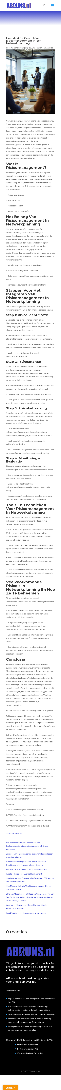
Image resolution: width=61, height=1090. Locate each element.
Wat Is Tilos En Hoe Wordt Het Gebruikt (24, 874)
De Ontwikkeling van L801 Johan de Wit (35, 1040)
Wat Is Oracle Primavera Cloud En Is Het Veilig (26, 869)
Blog (40, 47)
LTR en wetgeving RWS (27, 1049)
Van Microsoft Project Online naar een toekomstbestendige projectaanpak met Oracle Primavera (27, 846)
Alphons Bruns (17, 47)
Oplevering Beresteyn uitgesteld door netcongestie (31, 1014)
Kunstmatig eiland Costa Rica (30, 1053)
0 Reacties (48, 47)
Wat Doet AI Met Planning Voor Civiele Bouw (26, 913)
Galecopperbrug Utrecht (28, 1044)
